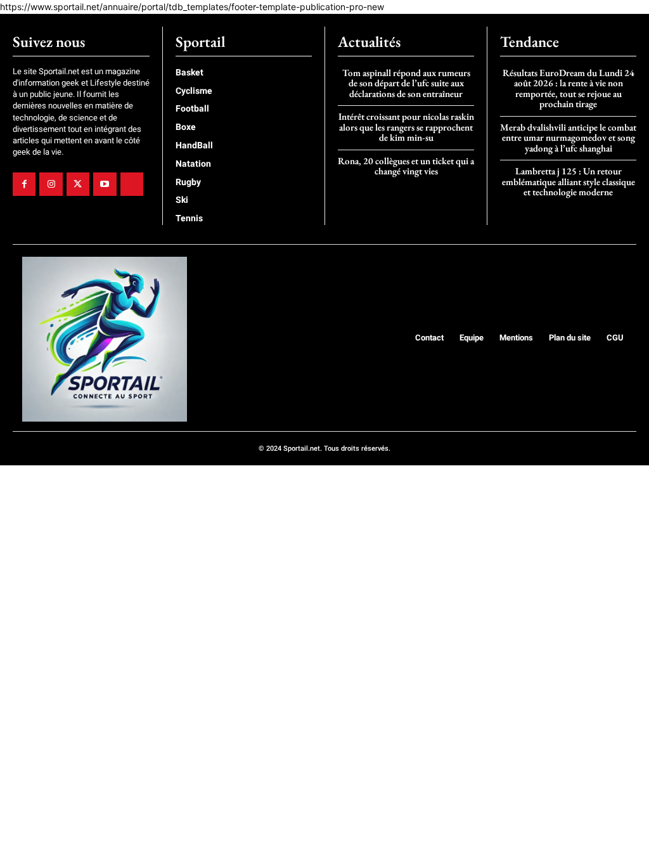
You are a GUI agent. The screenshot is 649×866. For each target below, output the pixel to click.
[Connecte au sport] (104, 339)
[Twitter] (78, 183)
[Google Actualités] (131, 183)
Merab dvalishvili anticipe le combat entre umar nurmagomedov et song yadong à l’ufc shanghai (568, 137)
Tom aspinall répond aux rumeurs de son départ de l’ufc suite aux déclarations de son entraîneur (406, 83)
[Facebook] (24, 183)
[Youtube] (104, 183)
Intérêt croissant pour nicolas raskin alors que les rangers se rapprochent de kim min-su (406, 126)
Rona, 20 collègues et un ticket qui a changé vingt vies (406, 166)
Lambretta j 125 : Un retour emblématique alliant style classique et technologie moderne (568, 181)
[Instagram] (50, 183)
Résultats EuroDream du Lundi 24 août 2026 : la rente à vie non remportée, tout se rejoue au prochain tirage (568, 88)
